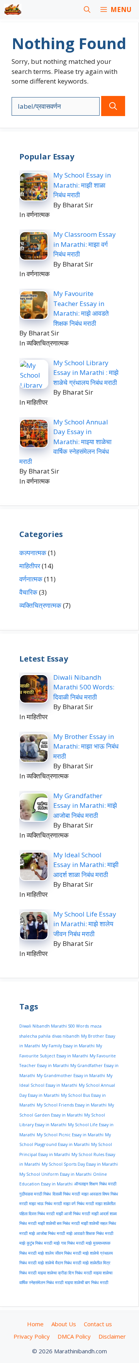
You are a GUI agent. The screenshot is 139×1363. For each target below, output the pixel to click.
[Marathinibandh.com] (13, 9)
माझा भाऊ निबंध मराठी (45, 1203)
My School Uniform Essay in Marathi (55, 1174)
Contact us (98, 1324)
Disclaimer (112, 1336)
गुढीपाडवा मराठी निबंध (35, 1194)
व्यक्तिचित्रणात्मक (40, 605)
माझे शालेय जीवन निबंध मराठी (59, 1253)
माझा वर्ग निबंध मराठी (78, 1203)
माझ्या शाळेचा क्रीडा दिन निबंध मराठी (65, 1273)
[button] (87, 9)
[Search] (113, 106)
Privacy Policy (32, 1336)
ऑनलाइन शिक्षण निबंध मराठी (95, 1184)
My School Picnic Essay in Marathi (70, 1134)
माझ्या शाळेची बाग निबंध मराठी (86, 1282)
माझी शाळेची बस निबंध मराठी (59, 1223)
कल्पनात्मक (32, 552)
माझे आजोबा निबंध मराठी (47, 1233)
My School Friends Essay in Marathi (72, 1105)
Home (35, 1324)
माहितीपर (29, 565)
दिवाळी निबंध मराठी (66, 1194)
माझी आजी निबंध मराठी (73, 1213)
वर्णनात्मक (30, 579)
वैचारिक (28, 592)
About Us (63, 1324)
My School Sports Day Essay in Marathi (80, 1164)
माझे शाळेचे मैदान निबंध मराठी (59, 1263)
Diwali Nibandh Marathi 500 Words (54, 1026)
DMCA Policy (74, 1336)
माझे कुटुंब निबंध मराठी (35, 1243)
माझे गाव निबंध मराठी (69, 1243)
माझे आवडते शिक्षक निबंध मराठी (89, 1233)
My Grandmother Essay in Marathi (71, 1075)
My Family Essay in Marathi (68, 1045)
